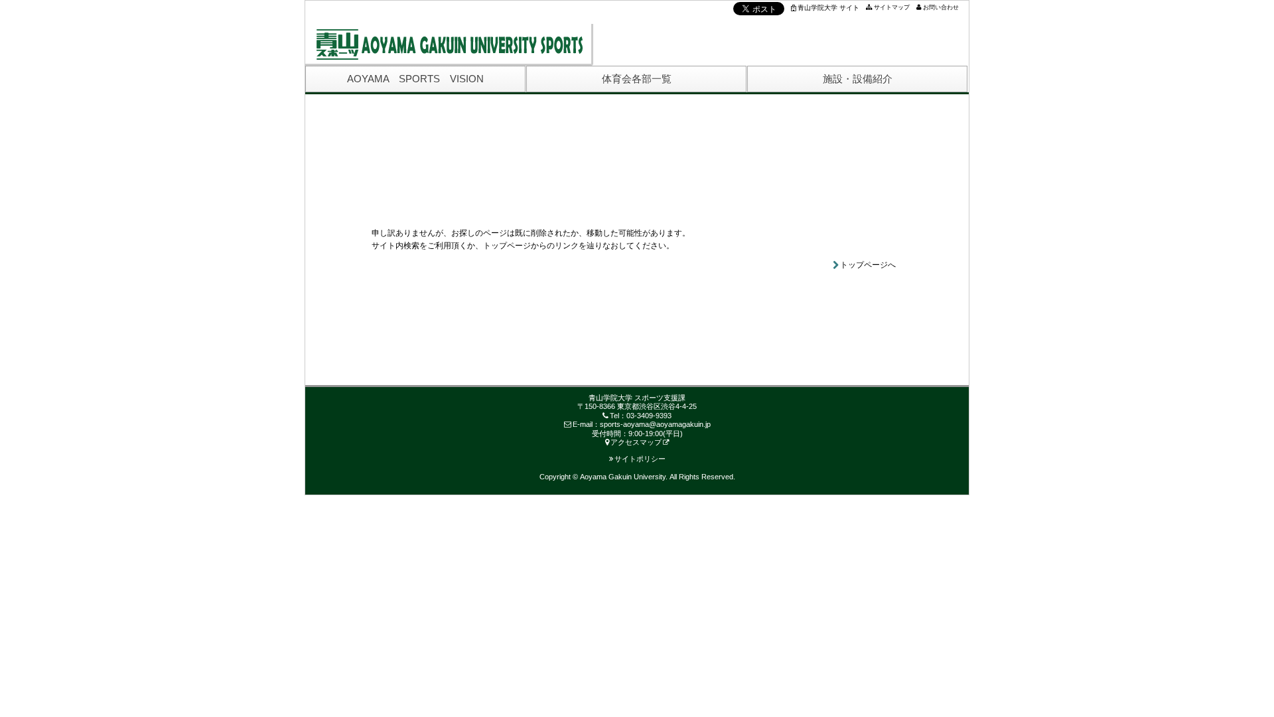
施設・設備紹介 (857, 78)
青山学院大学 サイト (828, 7)
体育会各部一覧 (637, 78)
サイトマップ (892, 7)
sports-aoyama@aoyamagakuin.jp (655, 424)
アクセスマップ (636, 442)
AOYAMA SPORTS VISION (415, 78)
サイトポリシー (640, 459)
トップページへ (868, 265)
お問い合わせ (941, 7)
